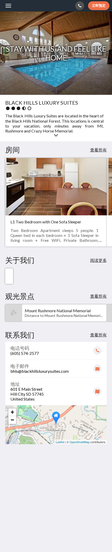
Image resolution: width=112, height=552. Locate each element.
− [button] (12, 420)
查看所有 (98, 149)
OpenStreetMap (80, 442)
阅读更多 (98, 260)
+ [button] (12, 412)
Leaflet (60, 442)
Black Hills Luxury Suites (36, 5)
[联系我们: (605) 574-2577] (79, 5)
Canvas (34, 537)
